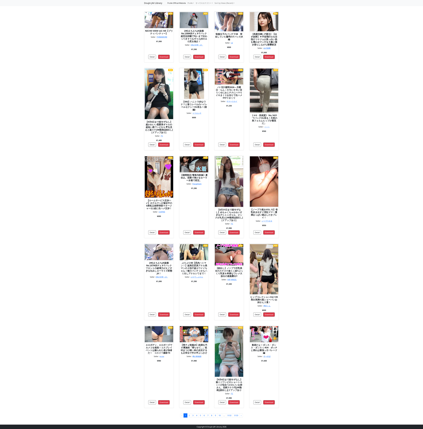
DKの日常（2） (197, 45)
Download (164, 57)
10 (220, 415)
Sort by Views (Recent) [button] (224, 3)
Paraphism (196, 184)
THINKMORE (162, 37)
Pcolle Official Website (176, 3)
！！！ (267, 127)
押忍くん (267, 306)
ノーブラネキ (267, 221)
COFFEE (162, 212)
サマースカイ (232, 101)
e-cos (162, 356)
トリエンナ (197, 113)
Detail (152, 57)
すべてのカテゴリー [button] (204, 3)
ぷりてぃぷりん (197, 277)
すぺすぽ (267, 356)
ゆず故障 (267, 48)
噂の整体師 (197, 356)
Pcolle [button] (190, 3)
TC (162, 136)
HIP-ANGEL (232, 279)
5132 (229, 415)
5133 (236, 415)
